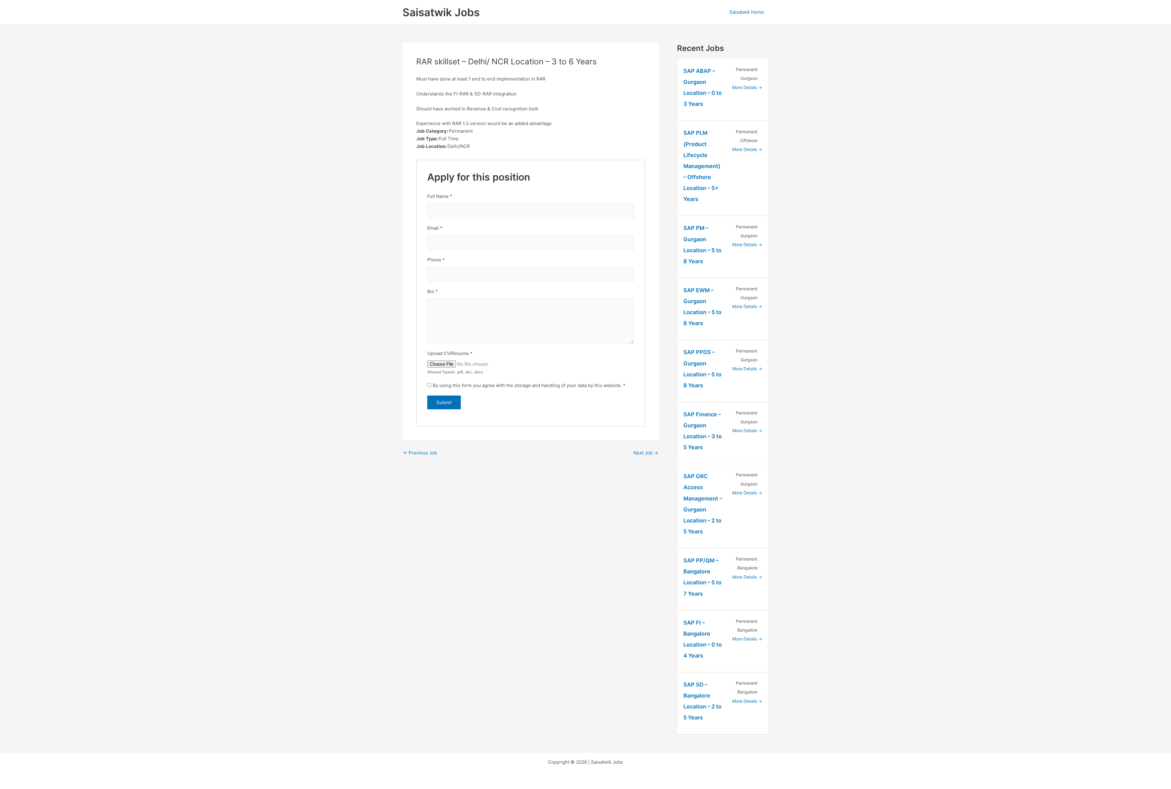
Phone (436, 260)
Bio (432, 291)
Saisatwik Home (746, 12)
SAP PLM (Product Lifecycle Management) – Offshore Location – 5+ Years (701, 166)
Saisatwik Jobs (441, 12)
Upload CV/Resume (450, 353)
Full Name (439, 196)
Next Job (645, 452)
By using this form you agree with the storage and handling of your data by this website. (529, 385)
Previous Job (420, 452)
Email (434, 228)
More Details (745, 87)
